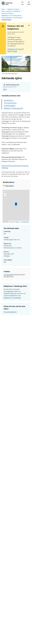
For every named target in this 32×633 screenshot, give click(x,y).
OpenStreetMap (25, 221)
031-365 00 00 (8, 275)
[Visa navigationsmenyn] (29, 3)
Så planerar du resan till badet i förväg (15, 50)
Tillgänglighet (9, 186)
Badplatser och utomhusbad (11, 15)
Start (3, 9)
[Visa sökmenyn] (22, 3)
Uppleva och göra (13, 9)
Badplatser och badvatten (12, 298)
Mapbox (17, 221)
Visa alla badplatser (10, 312)
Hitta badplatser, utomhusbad (12, 18)
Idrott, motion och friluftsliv (11, 11)
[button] (16, 204)
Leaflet (12, 221)
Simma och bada (7, 13)
